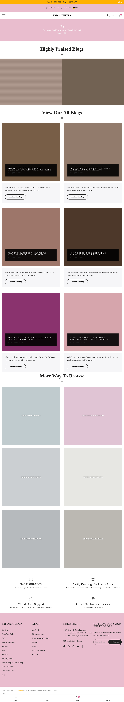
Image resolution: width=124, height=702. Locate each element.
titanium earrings (32, 93)
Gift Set (35, 654)
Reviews (5, 646)
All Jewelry (36, 630)
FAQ (3, 638)
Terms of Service (8, 667)
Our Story (5, 630)
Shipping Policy (7, 658)
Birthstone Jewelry (38, 650)
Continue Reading (15, 197)
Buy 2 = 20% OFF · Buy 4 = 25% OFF (62, 2)
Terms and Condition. (44, 690)
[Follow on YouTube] (78, 646)
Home (59, 33)
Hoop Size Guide (8, 671)
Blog (3, 675)
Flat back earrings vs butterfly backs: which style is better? (27, 254)
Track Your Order (8, 634)
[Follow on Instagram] (69, 646)
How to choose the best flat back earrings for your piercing (90, 169)
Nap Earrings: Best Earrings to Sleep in (93, 98)
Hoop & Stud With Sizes (40, 638)
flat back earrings (96, 95)
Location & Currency (55, 8)
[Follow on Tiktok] (82, 646)
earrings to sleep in (84, 95)
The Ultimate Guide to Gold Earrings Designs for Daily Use (29, 338)
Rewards (5, 654)
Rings (34, 646)
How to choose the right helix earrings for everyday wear (88, 254)
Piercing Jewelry (38, 634)
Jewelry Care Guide (8, 642)
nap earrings (104, 95)
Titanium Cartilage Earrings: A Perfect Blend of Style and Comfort (31, 97)
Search (4, 650)
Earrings (35, 642)
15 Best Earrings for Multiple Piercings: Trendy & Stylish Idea (89, 338)
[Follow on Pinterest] (73, 646)
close (4, 2)
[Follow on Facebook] (64, 646)
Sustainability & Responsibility (12, 663)
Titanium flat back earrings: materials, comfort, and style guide (29, 169)
